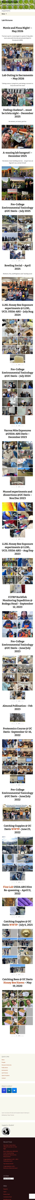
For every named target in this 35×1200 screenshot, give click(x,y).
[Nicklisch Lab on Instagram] (4, 1090)
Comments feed (7, 1197)
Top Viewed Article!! (8, 1163)
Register (5, 1189)
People (3, 1062)
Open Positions (6, 1075)
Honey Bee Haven (13, 982)
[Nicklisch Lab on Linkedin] (9, 1090)
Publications (5, 1067)
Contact (4, 1078)
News (3, 1059)
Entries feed (6, 1194)
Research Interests (6, 1065)
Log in (4, 1191)
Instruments (5, 1070)
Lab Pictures (5, 1073)
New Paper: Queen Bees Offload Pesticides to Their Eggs (10, 1146)
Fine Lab (8, 886)
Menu (3, 14)
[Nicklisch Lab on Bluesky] (14, 1090)
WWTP (15, 829)
